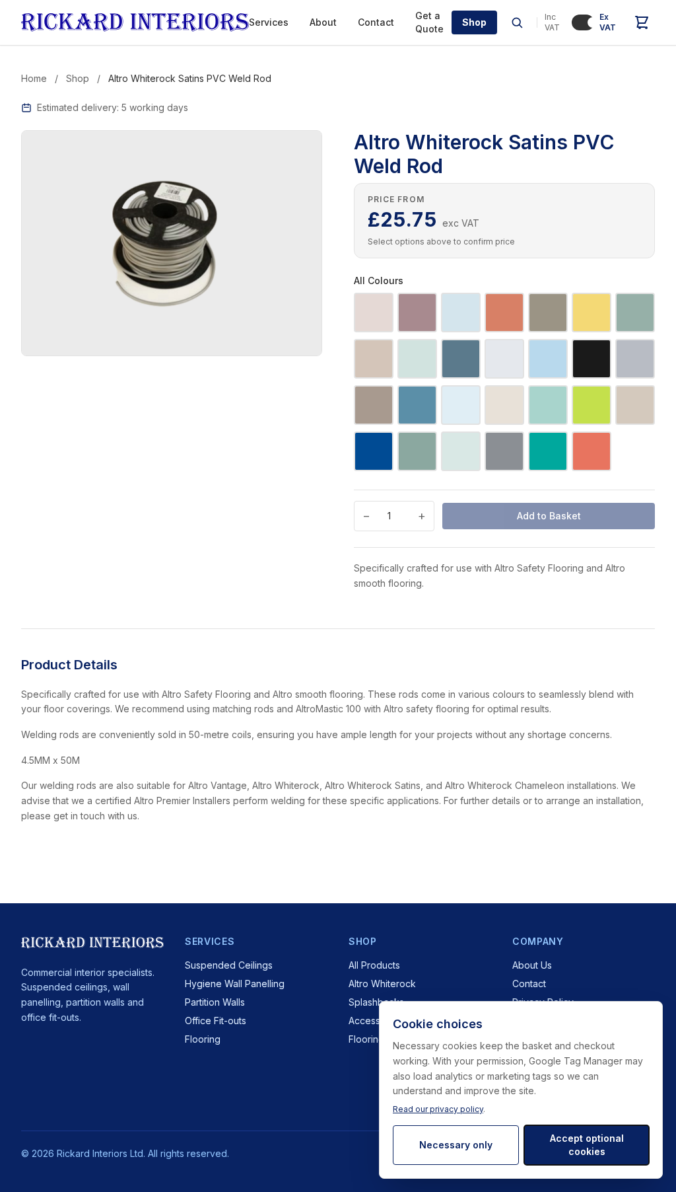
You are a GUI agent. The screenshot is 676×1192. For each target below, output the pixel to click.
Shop (474, 22)
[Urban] (504, 451)
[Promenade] (417, 451)
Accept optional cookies (587, 1145)
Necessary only (455, 1144)
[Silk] (373, 359)
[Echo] (635, 359)
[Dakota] (591, 359)
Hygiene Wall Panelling (235, 983)
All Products (374, 965)
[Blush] (417, 312)
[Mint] (548, 405)
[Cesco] (504, 359)
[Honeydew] (591, 312)
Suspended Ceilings (229, 965)
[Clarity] (548, 359)
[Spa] (417, 359)
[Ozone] (373, 451)
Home (34, 78)
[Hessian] (548, 312)
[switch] (583, 22)
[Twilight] (461, 359)
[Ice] (461, 405)
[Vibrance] (548, 451)
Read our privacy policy (438, 1109)
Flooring (202, 1039)
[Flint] (417, 405)
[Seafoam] (461, 451)
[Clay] (504, 312)
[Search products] (517, 22)
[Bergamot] (591, 451)
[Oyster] (635, 405)
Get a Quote (429, 22)
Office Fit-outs (215, 1020)
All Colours (378, 280)
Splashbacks (376, 1002)
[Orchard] (591, 405)
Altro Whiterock (382, 983)
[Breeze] (461, 312)
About (323, 22)
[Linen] (504, 405)
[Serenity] (635, 312)
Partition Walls (215, 1002)
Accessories (375, 1020)
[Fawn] (373, 405)
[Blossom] (373, 312)
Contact (376, 22)
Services (268, 22)
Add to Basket (549, 515)
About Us (532, 965)
